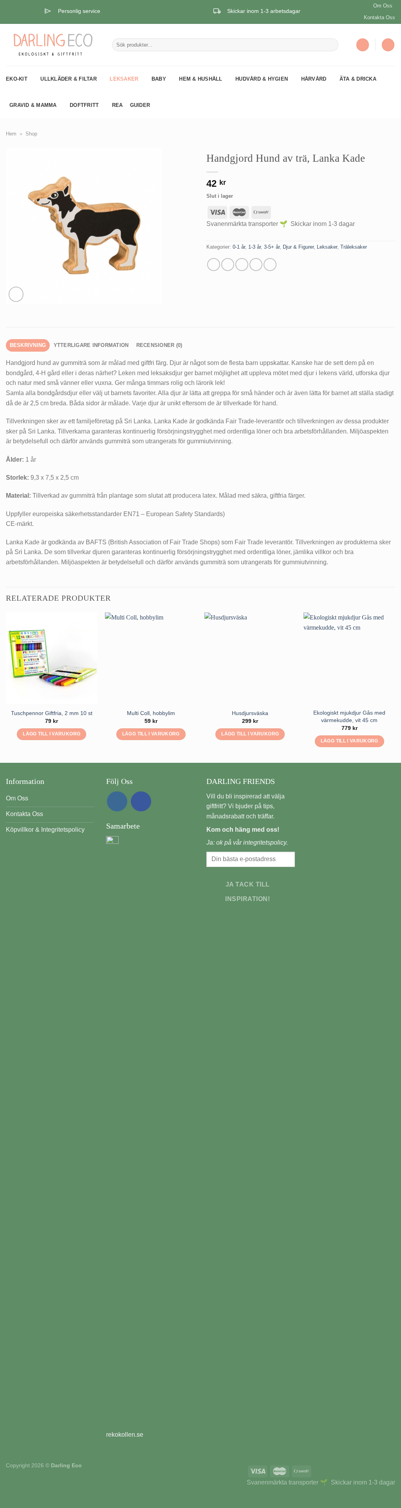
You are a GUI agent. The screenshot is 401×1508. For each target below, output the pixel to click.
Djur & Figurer (298, 247)
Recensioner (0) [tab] (159, 345)
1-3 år (254, 247)
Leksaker (124, 79)
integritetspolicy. (265, 842)
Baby (159, 79)
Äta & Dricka (358, 79)
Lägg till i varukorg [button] (51, 733)
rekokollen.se (124, 1434)
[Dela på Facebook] (213, 264)
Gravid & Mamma (33, 105)
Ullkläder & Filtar (68, 79)
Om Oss (382, 6)
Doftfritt (84, 105)
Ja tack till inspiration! (247, 891)
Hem (11, 134)
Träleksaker (353, 247)
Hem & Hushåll (200, 79)
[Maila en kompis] (241, 264)
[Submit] (330, 45)
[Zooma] (16, 294)
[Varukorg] (388, 44)
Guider (140, 105)
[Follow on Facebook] (141, 801)
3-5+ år (272, 247)
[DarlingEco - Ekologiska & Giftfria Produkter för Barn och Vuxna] (53, 44)
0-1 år (239, 247)
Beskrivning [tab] (28, 345)
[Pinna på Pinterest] (255, 264)
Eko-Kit (16, 79)
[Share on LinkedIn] (270, 264)
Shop (31, 134)
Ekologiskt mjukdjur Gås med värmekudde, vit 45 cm (349, 716)
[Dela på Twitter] (227, 264)
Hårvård (314, 79)
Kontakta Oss (379, 17)
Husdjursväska (250, 713)
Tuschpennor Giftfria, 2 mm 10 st (51, 713)
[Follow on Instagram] (117, 801)
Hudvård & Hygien (261, 79)
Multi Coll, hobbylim (151, 713)
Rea (117, 105)
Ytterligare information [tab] (91, 345)
